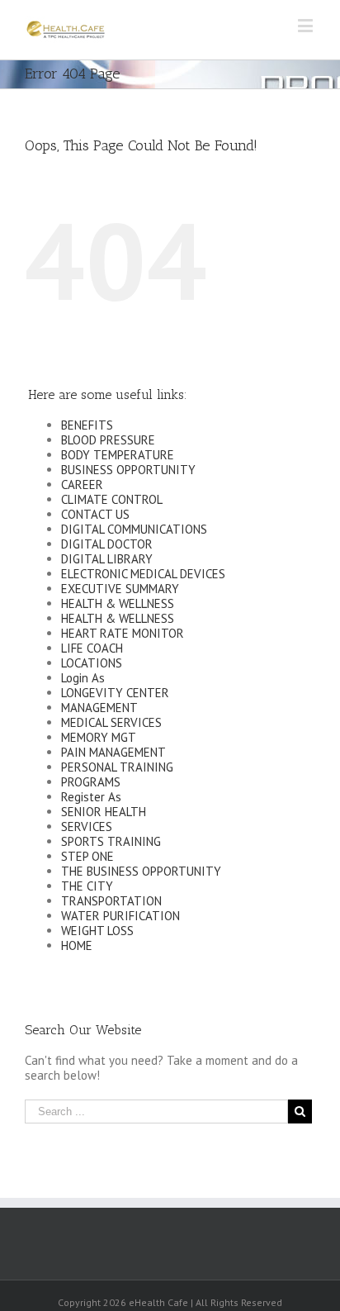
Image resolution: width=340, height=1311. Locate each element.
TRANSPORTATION (111, 901)
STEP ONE (87, 856)
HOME (76, 945)
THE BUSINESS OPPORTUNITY (141, 871)
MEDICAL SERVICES (111, 722)
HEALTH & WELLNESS (117, 603)
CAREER (82, 484)
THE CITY (87, 886)
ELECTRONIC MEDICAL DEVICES (143, 574)
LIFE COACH (92, 648)
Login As (83, 678)
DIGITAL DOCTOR (107, 544)
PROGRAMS (90, 782)
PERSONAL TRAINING (117, 767)
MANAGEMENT (99, 707)
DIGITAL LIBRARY (107, 559)
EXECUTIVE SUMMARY (120, 588)
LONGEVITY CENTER (115, 693)
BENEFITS (87, 425)
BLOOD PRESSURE (108, 440)
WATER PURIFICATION (120, 916)
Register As (91, 797)
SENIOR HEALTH (103, 811)
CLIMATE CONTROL (112, 499)
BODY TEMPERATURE (117, 455)
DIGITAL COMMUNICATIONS (134, 529)
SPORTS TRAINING (111, 841)
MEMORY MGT (98, 737)
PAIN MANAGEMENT (113, 752)
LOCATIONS (91, 663)
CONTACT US (95, 514)
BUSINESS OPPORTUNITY (128, 469)
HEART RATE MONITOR (122, 633)
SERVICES (86, 826)
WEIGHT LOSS (97, 930)
